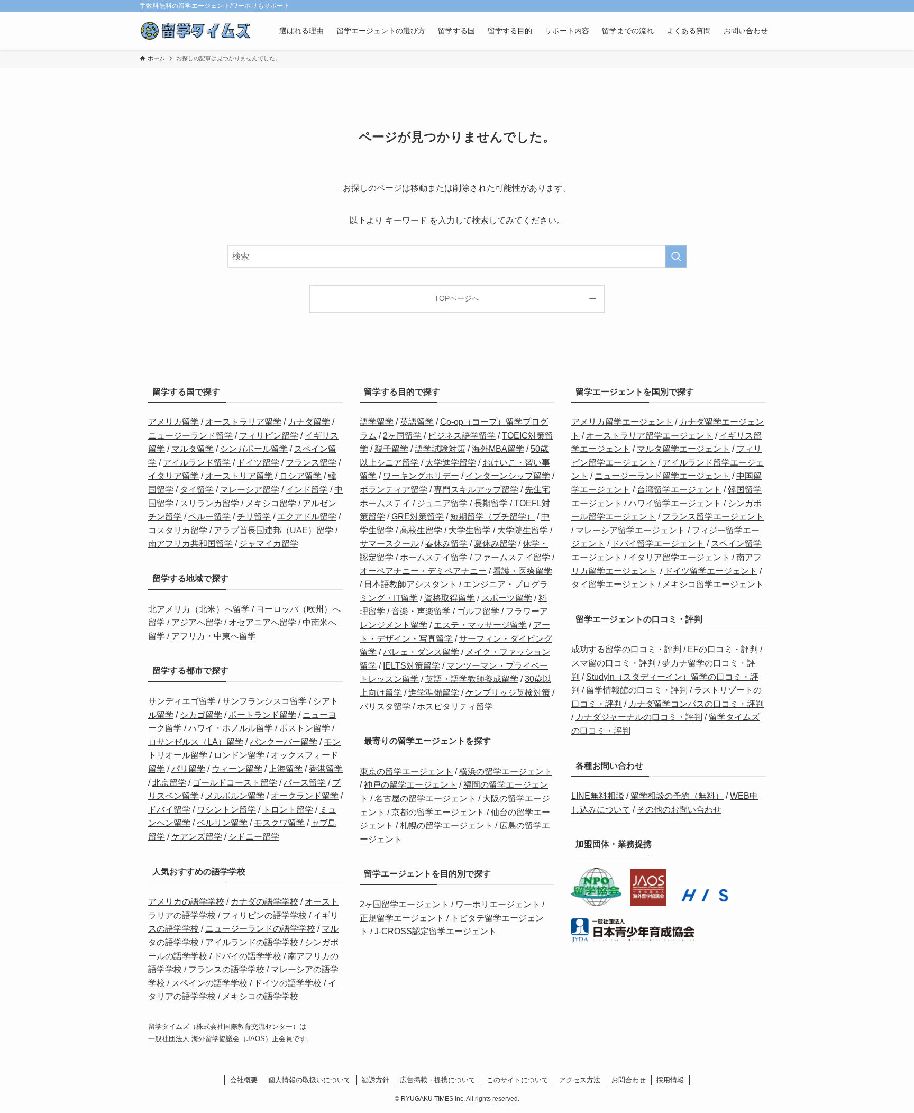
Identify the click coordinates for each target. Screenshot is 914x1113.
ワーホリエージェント (497, 904)
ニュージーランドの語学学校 (260, 928)
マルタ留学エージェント (683, 448)
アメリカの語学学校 (186, 901)
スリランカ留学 (209, 503)
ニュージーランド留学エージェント (662, 475)
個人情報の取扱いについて (309, 1080)
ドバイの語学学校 (247, 956)
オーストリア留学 (239, 475)
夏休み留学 (495, 543)
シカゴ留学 (201, 714)
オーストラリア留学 (243, 421)
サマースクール (389, 543)
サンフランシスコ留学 (264, 701)
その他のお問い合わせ (679, 809)
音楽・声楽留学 (421, 611)
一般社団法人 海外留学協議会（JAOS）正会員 (220, 1039)
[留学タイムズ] (196, 30)
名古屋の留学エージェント (425, 798)
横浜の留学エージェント (505, 771)
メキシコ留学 (270, 503)
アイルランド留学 (197, 462)
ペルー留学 (209, 516)
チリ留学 (254, 516)
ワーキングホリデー (421, 475)
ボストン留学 (304, 728)
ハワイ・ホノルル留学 (230, 728)
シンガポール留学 (254, 448)
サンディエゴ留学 (182, 701)
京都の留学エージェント (438, 812)
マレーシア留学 (249, 489)
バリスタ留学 (385, 706)
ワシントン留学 (226, 809)
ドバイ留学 (169, 809)
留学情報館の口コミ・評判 (637, 690)
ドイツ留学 (258, 462)
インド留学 (307, 489)
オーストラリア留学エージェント (649, 435)
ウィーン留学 (237, 768)
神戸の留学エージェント (410, 784)
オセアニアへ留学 (262, 622)
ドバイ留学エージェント (658, 543)
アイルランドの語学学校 (251, 942)
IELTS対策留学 (411, 665)
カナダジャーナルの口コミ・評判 (638, 717)
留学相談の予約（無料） (677, 795)
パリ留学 (188, 768)
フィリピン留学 (268, 435)
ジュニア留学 (442, 503)
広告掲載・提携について (438, 1080)
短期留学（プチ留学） (492, 516)
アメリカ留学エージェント (622, 421)
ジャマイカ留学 (268, 543)
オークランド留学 (305, 795)
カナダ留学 (309, 421)
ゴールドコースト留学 (235, 782)
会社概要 (244, 1080)
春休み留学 (446, 543)
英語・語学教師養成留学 (471, 678)
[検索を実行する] (676, 256)
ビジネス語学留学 (462, 435)
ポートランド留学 (262, 714)
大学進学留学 (450, 462)
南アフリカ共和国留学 (190, 543)
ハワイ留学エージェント (674, 503)
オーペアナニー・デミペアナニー (423, 571)
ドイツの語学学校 (288, 983)
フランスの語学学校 (226, 969)
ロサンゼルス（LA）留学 (195, 741)
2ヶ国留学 (402, 435)
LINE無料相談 (597, 795)
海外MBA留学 (498, 448)
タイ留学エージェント (613, 584)
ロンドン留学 (239, 755)
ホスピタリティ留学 (455, 706)
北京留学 (169, 782)
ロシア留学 (300, 475)
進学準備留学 (433, 692)
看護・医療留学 (522, 571)
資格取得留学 (449, 598)
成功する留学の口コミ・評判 (626, 649)
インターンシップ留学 (507, 475)
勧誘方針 (375, 1080)
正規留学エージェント (402, 918)
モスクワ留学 (279, 822)
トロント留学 (287, 809)
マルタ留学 (192, 448)
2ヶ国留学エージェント (404, 904)
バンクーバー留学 (283, 741)
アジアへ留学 (196, 622)
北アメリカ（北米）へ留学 (199, 609)
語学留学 (377, 421)
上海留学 (286, 768)
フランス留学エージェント (713, 516)
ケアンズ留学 (196, 836)
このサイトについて (518, 1080)
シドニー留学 (254, 836)
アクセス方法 (579, 1080)
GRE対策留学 (417, 516)
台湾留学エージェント (679, 489)
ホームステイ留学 (434, 557)
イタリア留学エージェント (679, 557)
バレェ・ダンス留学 (421, 651)
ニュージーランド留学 (190, 435)
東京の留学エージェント (406, 771)
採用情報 (670, 1080)
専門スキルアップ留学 (476, 489)
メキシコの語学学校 (260, 996)
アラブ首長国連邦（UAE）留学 (273, 530)
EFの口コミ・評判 (723, 649)
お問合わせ (628, 1080)
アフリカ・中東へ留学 (213, 636)
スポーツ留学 (506, 598)
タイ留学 (197, 489)
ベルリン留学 (222, 822)
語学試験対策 (440, 448)
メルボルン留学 (234, 795)
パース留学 (305, 782)
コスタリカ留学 (177, 530)
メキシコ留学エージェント (713, 584)
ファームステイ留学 (512, 557)
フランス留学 (311, 462)
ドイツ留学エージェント (710, 571)
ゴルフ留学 (478, 611)
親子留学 (391, 448)
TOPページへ (456, 298)
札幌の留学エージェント (446, 825)
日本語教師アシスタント (410, 584)
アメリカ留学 (173, 421)
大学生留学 (470, 530)
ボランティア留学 (393, 489)
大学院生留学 (522, 530)
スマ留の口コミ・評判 (613, 663)
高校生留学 (421, 530)
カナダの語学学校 (264, 901)
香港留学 (326, 768)
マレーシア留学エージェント (630, 530)
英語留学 (417, 421)
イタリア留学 (173, 475)
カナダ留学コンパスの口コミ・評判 (696, 703)
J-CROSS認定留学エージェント (435, 931)
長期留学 (491, 503)
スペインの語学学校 (209, 983)
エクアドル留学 (306, 516)
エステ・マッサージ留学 (480, 625)
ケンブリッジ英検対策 (507, 692)
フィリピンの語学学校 (264, 915)
